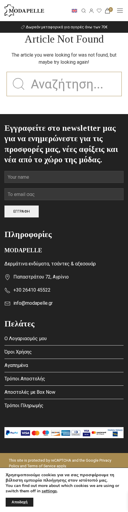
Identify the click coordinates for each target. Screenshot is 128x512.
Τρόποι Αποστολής (24, 379)
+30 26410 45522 (32, 290)
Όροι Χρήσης (18, 352)
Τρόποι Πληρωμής (23, 405)
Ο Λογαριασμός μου (25, 338)
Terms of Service (41, 466)
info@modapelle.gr (33, 303)
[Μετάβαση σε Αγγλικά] (74, 10)
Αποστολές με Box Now (29, 392)
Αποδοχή (19, 502)
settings (49, 491)
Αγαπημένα (16, 365)
